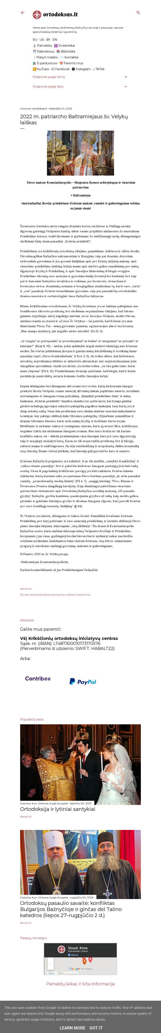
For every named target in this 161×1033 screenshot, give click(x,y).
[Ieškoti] (138, 12)
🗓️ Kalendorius (43, 51)
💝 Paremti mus (71, 63)
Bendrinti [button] (25, 588)
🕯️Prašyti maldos (45, 57)
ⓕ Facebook (60, 69)
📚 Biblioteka (65, 51)
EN (55, 40)
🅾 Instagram (81, 69)
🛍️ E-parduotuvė (45, 63)
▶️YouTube (41, 69)
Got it (96, 1027)
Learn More (72, 1027)
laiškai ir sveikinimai (78, 594)
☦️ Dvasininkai (64, 45)
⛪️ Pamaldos (42, 45)
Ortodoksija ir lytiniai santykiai (57, 809)
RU (35, 40)
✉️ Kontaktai (69, 57)
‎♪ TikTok (98, 69)
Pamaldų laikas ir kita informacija (80, 983)
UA (42, 40)
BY (48, 40)
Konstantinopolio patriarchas (47, 594)
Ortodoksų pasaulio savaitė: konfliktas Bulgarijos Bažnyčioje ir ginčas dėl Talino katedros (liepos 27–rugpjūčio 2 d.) (71, 909)
